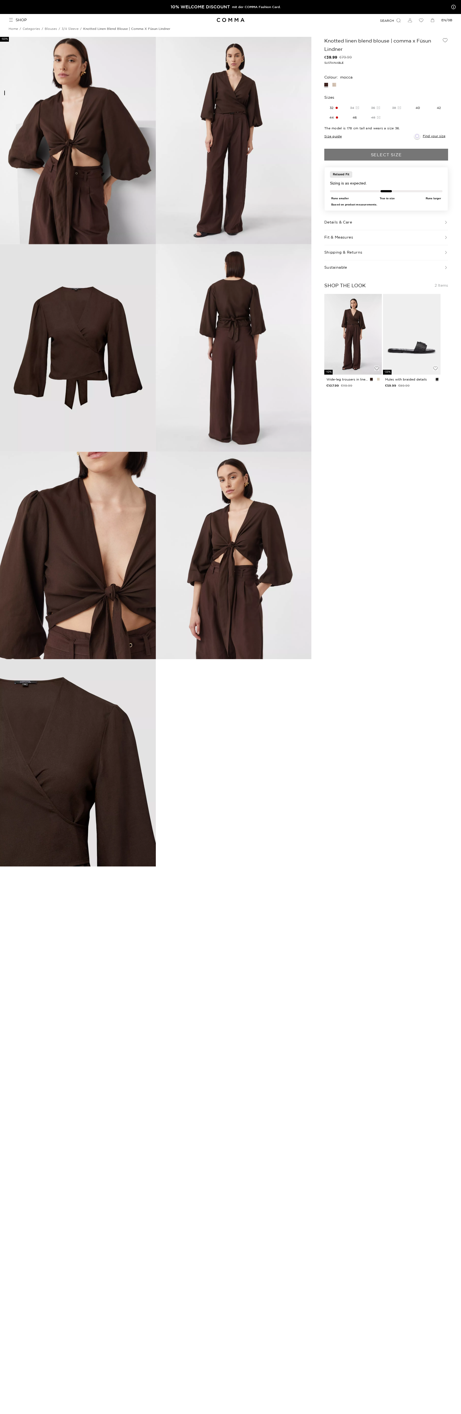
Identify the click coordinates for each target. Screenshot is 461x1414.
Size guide (333, 136)
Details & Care (338, 222)
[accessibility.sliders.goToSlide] (4, 93)
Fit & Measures (338, 237)
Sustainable (335, 267)
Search (387, 20)
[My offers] (452, 7)
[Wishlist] (421, 20)
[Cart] (432, 20)
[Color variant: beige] (334, 85)
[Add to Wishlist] (445, 40)
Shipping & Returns (343, 252)
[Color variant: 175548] (437, 379)
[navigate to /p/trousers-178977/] (353, 334)
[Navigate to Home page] (230, 20)
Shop (21, 20)
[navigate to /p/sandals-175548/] (412, 334)
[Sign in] (409, 20)
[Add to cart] (376, 359)
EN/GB (446, 20)
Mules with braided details (406, 379)
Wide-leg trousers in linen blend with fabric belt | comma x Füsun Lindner (347, 379)
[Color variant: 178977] (371, 379)
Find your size (434, 136)
